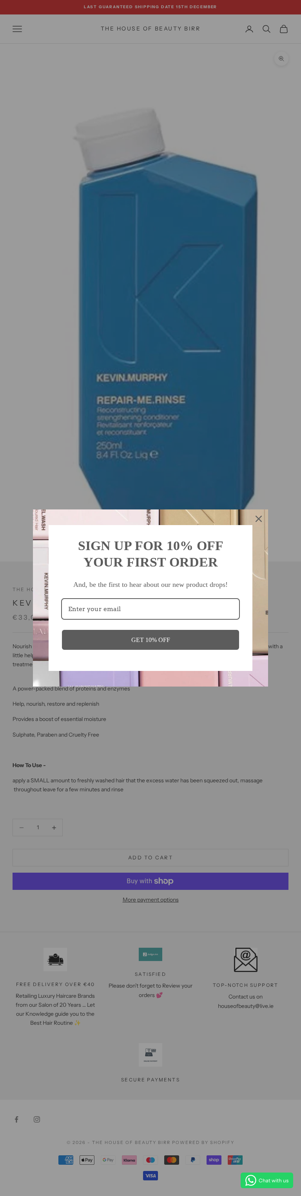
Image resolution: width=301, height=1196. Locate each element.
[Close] (258, 518)
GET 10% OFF (150, 640)
